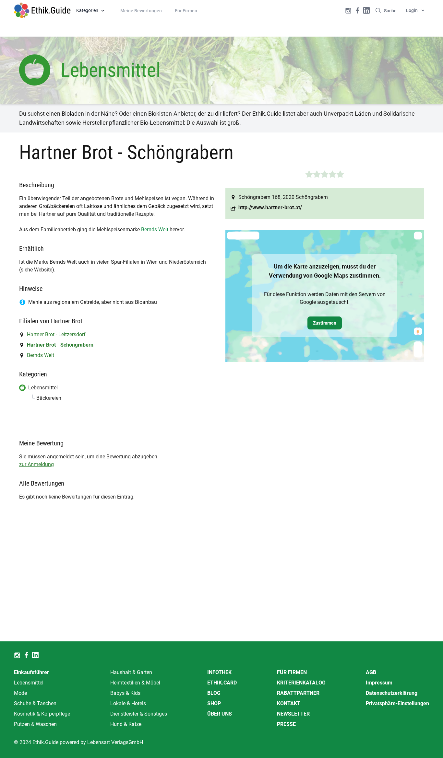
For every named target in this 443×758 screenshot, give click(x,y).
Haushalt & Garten (131, 672)
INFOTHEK (219, 672)
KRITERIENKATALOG (301, 683)
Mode (20, 693)
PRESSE (286, 724)
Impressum (379, 683)
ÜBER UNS (219, 714)
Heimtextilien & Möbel (135, 683)
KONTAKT (288, 703)
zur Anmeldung (36, 464)
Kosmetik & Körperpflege (42, 714)
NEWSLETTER (293, 714)
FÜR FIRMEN (292, 672)
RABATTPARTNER (298, 693)
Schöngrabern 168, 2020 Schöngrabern (283, 197)
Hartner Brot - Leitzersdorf (56, 334)
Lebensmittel (28, 683)
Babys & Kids (125, 693)
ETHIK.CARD (222, 683)
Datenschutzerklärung (391, 693)
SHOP (214, 703)
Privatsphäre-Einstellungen (397, 703)
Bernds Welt (154, 229)
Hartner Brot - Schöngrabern (60, 345)
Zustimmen (324, 323)
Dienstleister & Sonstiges (138, 714)
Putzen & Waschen (35, 724)
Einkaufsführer (31, 672)
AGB (371, 672)
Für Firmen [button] (186, 10)
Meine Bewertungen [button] (141, 10)
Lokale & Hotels (128, 703)
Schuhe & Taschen (35, 703)
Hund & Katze (125, 724)
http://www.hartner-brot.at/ (270, 207)
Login (412, 10)
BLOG (214, 693)
